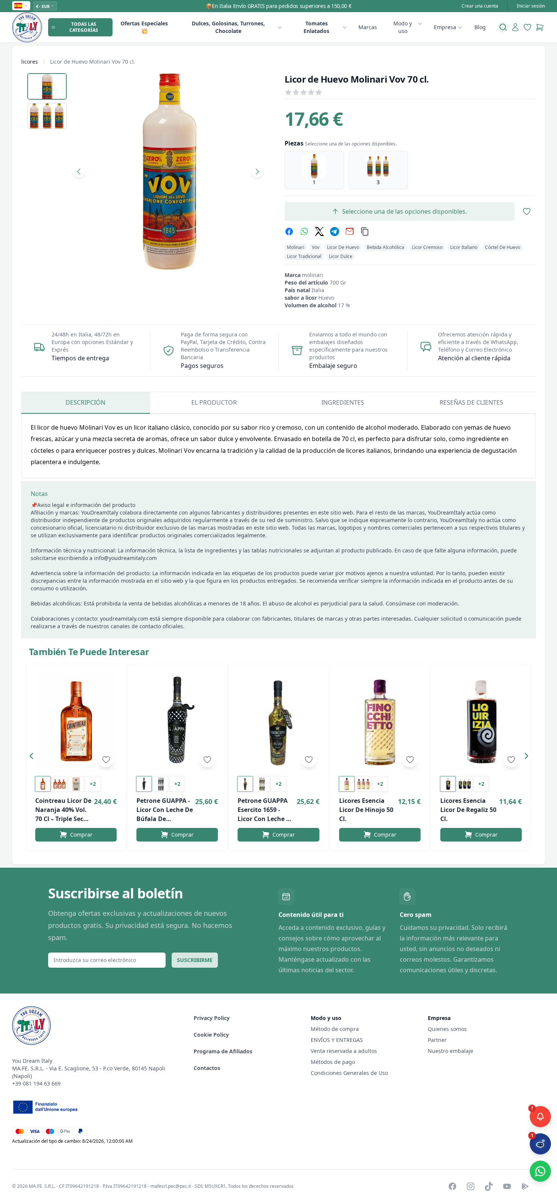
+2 (93, 783)
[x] (319, 231)
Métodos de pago (333, 1061)
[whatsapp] (304, 231)
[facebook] (289, 231)
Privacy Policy (212, 1018)
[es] (21, 5)
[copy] (364, 231)
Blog (480, 27)
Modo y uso (402, 27)
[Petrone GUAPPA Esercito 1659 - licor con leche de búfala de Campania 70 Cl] (278, 721)
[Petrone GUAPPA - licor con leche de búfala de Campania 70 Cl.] (177, 721)
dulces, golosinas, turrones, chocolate (228, 27)
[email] (349, 231)
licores (29, 61)
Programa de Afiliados (223, 1051)
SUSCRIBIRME (195, 960)
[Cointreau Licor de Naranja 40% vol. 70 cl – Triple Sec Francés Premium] (76, 721)
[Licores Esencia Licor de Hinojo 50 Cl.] (380, 721)
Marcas (367, 27)
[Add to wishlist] (106, 759)
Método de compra (335, 1028)
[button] (33, 757)
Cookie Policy (211, 1034)
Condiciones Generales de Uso (349, 1072)
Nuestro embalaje (450, 1050)
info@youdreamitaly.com (125, 558)
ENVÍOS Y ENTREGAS (338, 1039)
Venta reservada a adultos (344, 1050)
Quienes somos (447, 1028)
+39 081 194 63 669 (36, 1083)
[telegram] (334, 231)
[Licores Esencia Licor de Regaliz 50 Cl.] (481, 721)
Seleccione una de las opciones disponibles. (404, 211)
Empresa (445, 27)
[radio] (314, 170)
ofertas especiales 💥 (144, 27)
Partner (437, 1039)
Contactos (207, 1068)
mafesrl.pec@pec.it (170, 1186)
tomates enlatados (316, 27)
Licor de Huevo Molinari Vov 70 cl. (92, 61)
